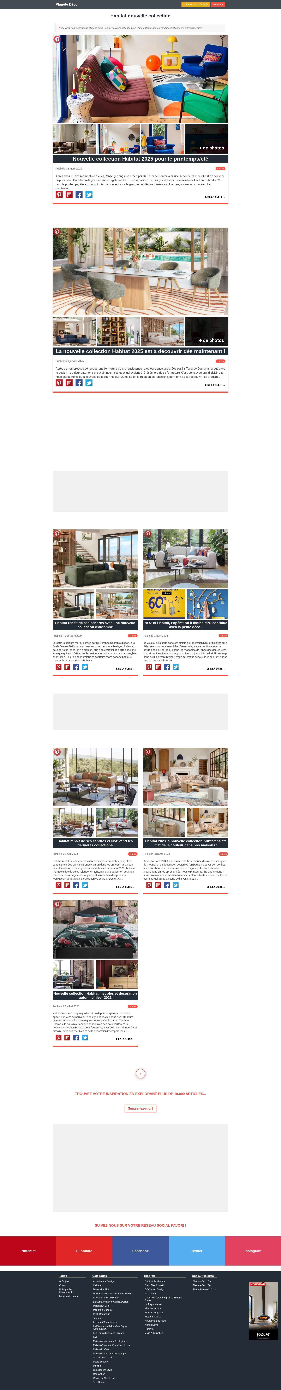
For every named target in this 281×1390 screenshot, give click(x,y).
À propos (64, 1281)
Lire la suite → (215, 196)
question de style (102, 1370)
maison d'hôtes (101, 1349)
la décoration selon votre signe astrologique (110, 1327)
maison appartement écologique (110, 1341)
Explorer (218, 4)
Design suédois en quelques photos (112, 1293)
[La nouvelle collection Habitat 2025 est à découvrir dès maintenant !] (140, 314)
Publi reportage (101, 1314)
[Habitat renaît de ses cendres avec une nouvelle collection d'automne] (95, 587)
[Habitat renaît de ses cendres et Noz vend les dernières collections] (95, 805)
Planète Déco (67, 4)
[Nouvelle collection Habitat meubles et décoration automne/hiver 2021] (95, 957)
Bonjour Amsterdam (155, 1281)
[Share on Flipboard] (70, 197)
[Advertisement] (140, 491)
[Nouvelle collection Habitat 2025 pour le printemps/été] (140, 122)
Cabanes (98, 1285)
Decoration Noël (101, 1289)
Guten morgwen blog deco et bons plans (163, 1299)
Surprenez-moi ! (140, 1108)
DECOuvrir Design (154, 1289)
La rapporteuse (153, 1304)
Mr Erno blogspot (154, 1312)
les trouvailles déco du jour (108, 1333)
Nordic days (151, 1325)
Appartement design (103, 1281)
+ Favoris (196, 4)
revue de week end (104, 1378)
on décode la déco (103, 1357)
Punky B (149, 1329)
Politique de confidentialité (66, 1290)
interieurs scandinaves (105, 1322)
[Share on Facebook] (80, 197)
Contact (63, 1285)
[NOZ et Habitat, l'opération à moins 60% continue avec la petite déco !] (185, 587)
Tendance (98, 1318)
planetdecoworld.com (204, 1289)
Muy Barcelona (153, 1316)
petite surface (100, 1361)
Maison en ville (101, 1306)
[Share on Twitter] (90, 197)
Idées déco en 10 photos (106, 1297)
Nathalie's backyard (155, 1321)
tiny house (99, 1382)
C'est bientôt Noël (154, 1285)
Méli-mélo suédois (103, 1310)
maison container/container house (111, 1345)
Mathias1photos (153, 1308)
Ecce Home (151, 1293)
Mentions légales (68, 1296)
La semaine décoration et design (110, 1301)
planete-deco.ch (202, 1281)
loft (95, 1337)
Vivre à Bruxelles (154, 1333)
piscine (97, 1366)
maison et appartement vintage (109, 1353)
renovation (99, 1374)
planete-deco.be (202, 1285)
